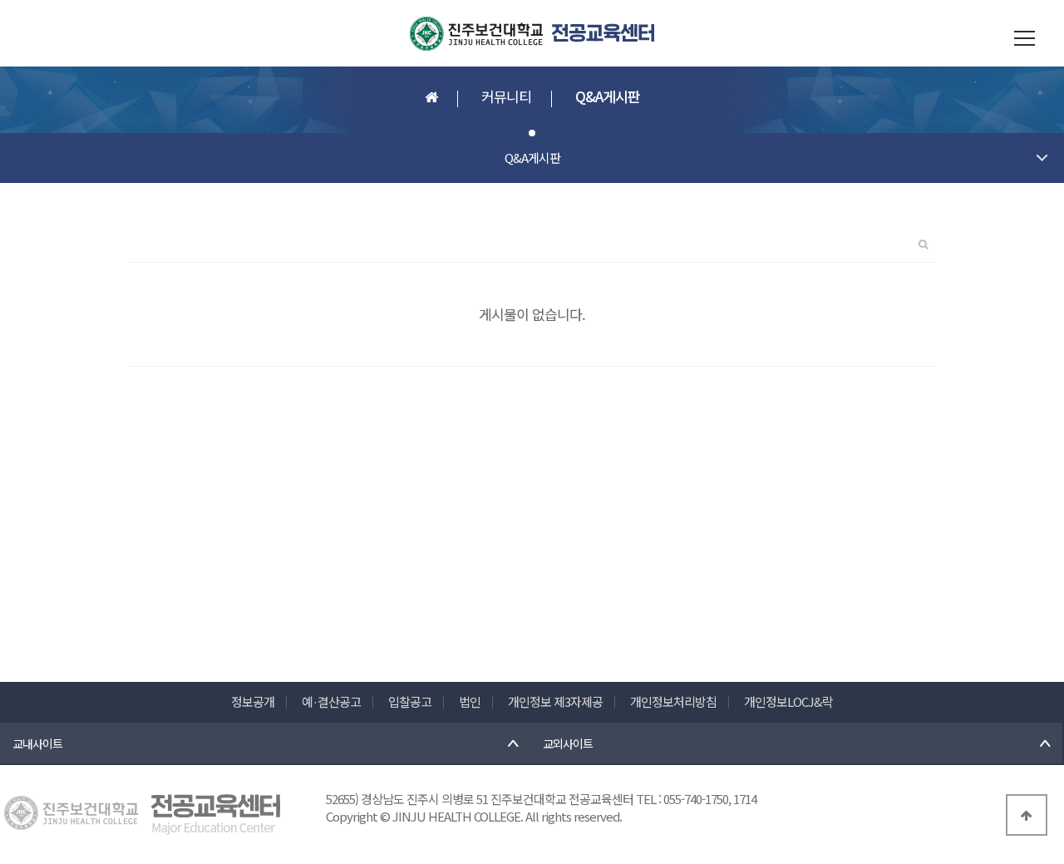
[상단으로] (1026, 815)
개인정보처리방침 (673, 701)
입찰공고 (409, 701)
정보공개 (252, 701)
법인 (469, 701)
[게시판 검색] (922, 239)
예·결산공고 (331, 701)
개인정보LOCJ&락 (788, 701)
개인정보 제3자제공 (555, 701)
